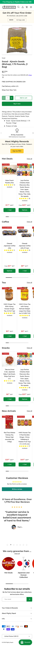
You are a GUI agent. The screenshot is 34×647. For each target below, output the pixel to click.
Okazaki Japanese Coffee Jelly (9, 246)
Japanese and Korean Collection (23, 575)
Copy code (21, 20)
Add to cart (23, 98)
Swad (3, 58)
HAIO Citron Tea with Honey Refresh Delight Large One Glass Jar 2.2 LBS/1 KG (24, 308)
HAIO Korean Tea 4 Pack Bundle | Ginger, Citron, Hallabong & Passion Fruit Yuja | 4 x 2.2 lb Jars (25, 438)
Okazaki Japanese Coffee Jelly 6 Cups (25, 246)
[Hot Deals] (8, 563)
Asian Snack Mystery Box (9, 181)
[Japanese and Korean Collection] (23, 563)
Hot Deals (8, 573)
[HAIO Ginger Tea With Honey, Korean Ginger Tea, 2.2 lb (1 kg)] (9, 293)
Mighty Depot (9, 642)
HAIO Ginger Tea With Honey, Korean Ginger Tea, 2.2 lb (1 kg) (9, 307)
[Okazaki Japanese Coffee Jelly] (9, 233)
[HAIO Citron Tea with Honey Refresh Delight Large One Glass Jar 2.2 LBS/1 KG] (24, 293)
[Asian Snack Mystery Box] (9, 169)
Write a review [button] (17, 489)
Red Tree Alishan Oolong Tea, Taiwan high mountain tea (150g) (9, 437)
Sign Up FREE (17, 151)
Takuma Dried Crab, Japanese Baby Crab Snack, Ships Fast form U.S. (9, 374)
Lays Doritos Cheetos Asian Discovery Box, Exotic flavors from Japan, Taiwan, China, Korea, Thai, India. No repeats (25, 188)
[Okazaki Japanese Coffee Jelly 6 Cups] (24, 233)
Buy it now (17, 104)
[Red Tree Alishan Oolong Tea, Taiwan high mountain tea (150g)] (9, 422)
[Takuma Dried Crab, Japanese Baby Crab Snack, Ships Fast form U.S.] (9, 359)
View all (29, 159)
